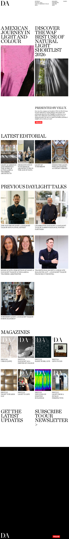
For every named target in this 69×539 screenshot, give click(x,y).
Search (65, 1)
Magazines (54, 1)
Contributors (55, 2)
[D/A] (5, 5)
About (53, 5)
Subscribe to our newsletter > (51, 418)
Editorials (37, 1)
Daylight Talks (38, 2)
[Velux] (56, 536)
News (36, 5)
